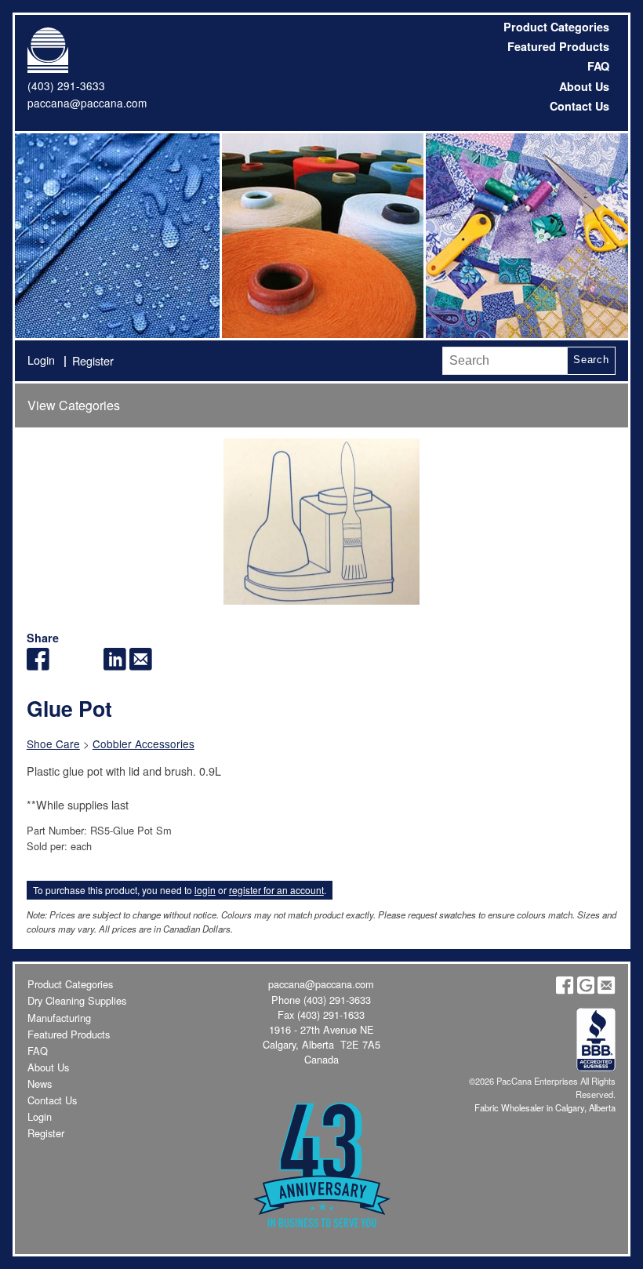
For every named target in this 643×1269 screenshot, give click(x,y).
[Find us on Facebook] (564, 990)
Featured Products (558, 46)
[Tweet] (64, 665)
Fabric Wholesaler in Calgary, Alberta (545, 1107)
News (39, 1083)
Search (591, 359)
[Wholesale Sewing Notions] (525, 235)
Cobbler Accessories (143, 743)
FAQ (598, 66)
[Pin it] (89, 665)
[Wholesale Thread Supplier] (321, 235)
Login (41, 359)
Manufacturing (59, 1017)
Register (93, 360)
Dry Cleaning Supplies (76, 1000)
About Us (584, 86)
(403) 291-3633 (66, 85)
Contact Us (579, 106)
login (205, 889)
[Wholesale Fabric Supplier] (117, 235)
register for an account (276, 889)
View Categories (73, 405)
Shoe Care (53, 743)
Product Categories (556, 27)
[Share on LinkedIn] (115, 665)
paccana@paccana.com (87, 103)
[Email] (140, 665)
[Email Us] (606, 990)
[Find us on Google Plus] (585, 990)
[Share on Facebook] (38, 665)
